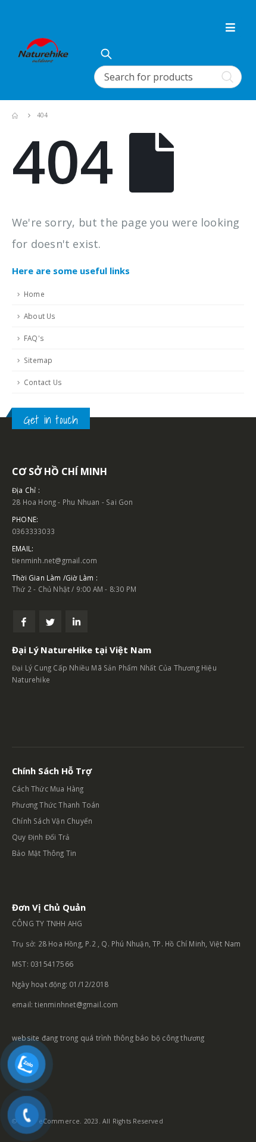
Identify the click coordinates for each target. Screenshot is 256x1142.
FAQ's (34, 338)
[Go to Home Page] (16, 115)
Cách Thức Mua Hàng (48, 788)
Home (34, 294)
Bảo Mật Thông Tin (45, 853)
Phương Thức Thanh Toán (57, 804)
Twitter (50, 621)
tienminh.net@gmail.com (54, 560)
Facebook (24, 621)
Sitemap (38, 360)
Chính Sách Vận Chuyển (52, 821)
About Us (40, 316)
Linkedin (76, 621)
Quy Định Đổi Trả (41, 837)
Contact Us (43, 382)
